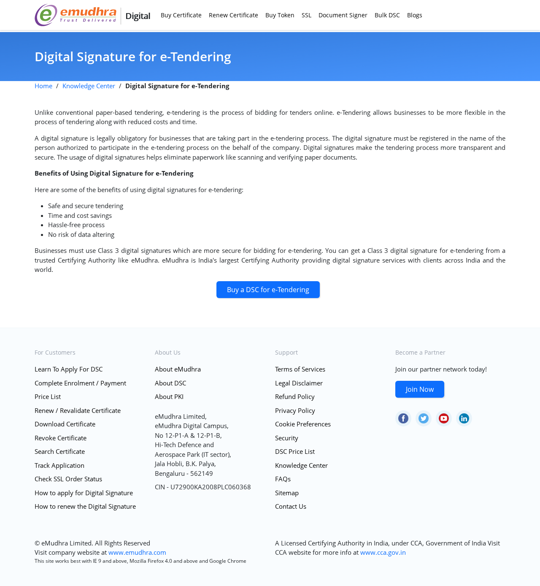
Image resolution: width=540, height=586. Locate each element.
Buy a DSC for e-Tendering (268, 289)
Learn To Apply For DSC (69, 369)
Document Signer (343, 15)
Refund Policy (295, 396)
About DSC (170, 383)
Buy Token (279, 15)
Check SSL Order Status (68, 479)
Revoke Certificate (60, 438)
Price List (48, 396)
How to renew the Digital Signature (85, 506)
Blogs (414, 15)
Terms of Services (300, 369)
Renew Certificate (233, 15)
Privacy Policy (295, 410)
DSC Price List (295, 451)
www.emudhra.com (137, 552)
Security (286, 438)
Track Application (59, 465)
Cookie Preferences (303, 424)
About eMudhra (178, 369)
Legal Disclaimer (299, 383)
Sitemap (287, 492)
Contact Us (290, 506)
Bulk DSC (387, 15)
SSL (306, 15)
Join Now (420, 389)
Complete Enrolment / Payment (80, 383)
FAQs (283, 479)
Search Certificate (60, 451)
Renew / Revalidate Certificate (78, 410)
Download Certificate (65, 424)
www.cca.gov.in (383, 552)
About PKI (169, 396)
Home (43, 85)
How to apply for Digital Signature (84, 492)
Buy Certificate (181, 15)
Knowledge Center (88, 85)
